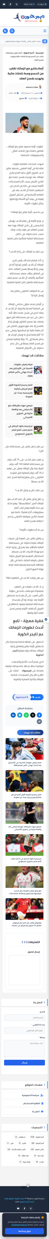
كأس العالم (37, 1149)
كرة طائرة (23, 1155)
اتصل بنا (36, 1111)
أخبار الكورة (37, 1137)
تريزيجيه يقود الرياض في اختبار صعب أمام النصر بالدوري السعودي (20, 430)
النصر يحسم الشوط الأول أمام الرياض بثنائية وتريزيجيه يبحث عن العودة (21, 390)
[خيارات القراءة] (46, 619)
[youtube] (4, 4)
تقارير (22, 1143)
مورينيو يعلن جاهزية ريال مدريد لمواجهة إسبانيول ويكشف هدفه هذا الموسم (25, 892)
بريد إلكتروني (38, 1024)
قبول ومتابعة (24, 1231)
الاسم (42, 1012)
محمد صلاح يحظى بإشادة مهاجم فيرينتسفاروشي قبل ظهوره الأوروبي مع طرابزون (21, 41)
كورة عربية (24, 1161)
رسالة (42, 1037)
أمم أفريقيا (38, 1143)
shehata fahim (32, 87)
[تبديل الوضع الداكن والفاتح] (5, 31)
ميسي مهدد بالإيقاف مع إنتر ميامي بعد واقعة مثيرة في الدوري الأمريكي (20, 411)
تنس (10, 1143)
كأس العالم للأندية (17, 1149)
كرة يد (40, 1161)
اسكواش (20, 1137)
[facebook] (10, 4)
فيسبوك (26, 670)
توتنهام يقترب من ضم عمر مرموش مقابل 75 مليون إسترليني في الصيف (26, 924)
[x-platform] (16, 4)
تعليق (21, 98)
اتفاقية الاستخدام (31, 1103)
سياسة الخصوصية (30, 1095)
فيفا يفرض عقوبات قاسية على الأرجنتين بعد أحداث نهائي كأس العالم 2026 (20, 370)
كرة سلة (39, 1155)
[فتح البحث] (12, 31)
